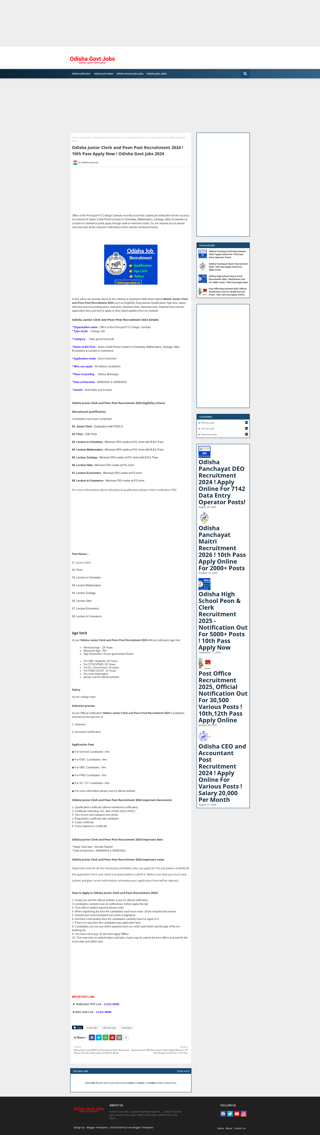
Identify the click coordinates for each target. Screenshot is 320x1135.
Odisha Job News (103, 73)
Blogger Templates (97, 1127)
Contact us (240, 1128)
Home (75, 137)
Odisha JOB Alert (81, 73)
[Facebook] (92, 1037)
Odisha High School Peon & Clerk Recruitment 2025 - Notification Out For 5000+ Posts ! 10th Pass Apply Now (228, 279)
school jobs (85, 137)
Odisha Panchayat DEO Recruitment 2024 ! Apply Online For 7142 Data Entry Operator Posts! (227, 254)
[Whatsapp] (105, 1037)
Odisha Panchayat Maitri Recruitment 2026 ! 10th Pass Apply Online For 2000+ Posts (228, 266)
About (229, 1128)
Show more (183, 1071)
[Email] (119, 1037)
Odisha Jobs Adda (157, 73)
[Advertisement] (100, 23)
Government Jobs (224, 434)
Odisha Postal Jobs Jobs (129, 73)
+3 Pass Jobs (91, 1027)
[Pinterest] (112, 1037)
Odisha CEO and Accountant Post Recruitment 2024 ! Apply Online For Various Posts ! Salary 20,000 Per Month (222, 773)
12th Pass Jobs (224, 428)
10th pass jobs (109, 1027)
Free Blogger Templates (140, 1127)
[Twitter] (99, 1037)
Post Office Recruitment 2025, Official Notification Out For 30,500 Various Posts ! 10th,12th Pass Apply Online (228, 291)
